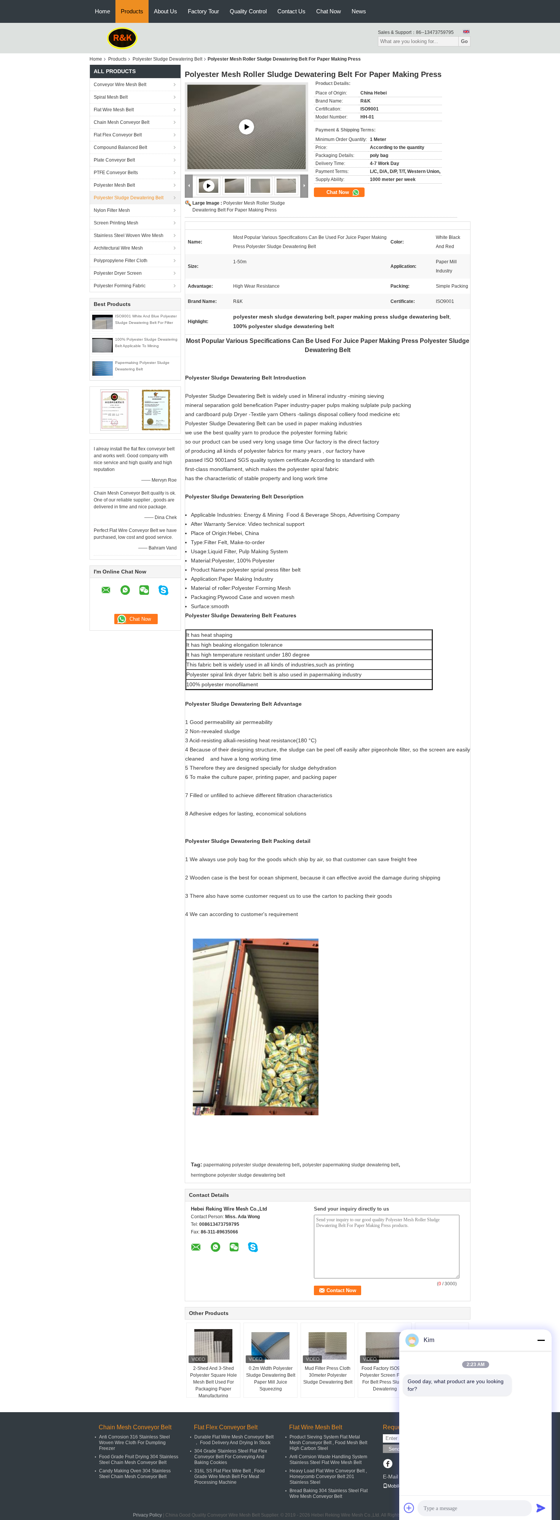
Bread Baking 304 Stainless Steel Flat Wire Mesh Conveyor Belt (329, 1493)
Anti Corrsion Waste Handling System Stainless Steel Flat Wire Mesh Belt (328, 1459)
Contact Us (291, 11)
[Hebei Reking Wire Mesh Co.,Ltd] (122, 37)
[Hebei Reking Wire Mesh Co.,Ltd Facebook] (387, 1464)
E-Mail (390, 1477)
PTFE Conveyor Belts (116, 172)
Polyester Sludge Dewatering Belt (167, 59)
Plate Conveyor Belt (114, 160)
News (359, 11)
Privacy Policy (147, 1515)
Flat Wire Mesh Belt (114, 109)
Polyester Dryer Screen (118, 273)
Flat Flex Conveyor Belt (118, 135)
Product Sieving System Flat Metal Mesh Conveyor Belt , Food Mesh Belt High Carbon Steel (328, 1442)
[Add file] (409, 1507)
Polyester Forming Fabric (120, 285)
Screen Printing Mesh (116, 223)
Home (102, 11)
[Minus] (541, 1340)
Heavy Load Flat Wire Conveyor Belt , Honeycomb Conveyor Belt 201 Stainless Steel (328, 1476)
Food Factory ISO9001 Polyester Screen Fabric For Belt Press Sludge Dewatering (385, 1379)
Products (132, 11)
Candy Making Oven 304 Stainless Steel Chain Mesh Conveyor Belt (135, 1473)
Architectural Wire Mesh (118, 248)
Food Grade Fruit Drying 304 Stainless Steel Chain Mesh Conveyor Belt (138, 1459)
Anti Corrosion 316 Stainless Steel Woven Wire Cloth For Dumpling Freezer (134, 1442)
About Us (165, 11)
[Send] (541, 1507)
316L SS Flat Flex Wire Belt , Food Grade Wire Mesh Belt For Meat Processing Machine (229, 1476)
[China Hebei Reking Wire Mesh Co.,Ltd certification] (114, 409)
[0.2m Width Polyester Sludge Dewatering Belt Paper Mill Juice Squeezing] (270, 1346)
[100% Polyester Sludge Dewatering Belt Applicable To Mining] (102, 345)
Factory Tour (203, 11)
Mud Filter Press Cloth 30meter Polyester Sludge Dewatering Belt (327, 1375)
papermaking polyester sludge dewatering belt (251, 1165)
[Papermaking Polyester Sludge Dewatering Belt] (102, 368)
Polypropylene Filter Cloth (120, 260)
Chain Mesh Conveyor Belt (121, 122)
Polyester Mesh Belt (114, 185)
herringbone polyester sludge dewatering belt (238, 1175)
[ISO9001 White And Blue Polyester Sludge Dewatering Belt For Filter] (102, 321)
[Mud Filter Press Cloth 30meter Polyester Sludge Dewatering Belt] (327, 1346)
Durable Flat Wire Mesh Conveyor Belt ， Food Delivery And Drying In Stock (234, 1439)
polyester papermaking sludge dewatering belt (350, 1165)
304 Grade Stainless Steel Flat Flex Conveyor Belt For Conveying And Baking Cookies (230, 1456)
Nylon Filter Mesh (112, 210)
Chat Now (328, 11)
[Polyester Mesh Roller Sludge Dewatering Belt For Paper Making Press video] (246, 127)
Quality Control (248, 11)
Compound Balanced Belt (120, 147)
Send (394, 1449)
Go (464, 41)
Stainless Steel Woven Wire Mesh (128, 235)
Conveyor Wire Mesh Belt (120, 84)
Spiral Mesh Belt (111, 97)
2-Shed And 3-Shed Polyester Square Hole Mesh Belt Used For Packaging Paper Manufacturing (213, 1382)
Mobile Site (399, 1486)
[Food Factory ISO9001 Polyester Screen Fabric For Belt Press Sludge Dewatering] (384, 1346)
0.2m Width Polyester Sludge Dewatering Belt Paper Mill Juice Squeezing (270, 1379)
